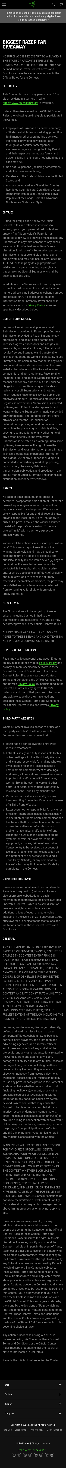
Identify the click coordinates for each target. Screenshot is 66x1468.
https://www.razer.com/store (20, 103)
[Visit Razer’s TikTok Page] (41, 1455)
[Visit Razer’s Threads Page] (24, 1455)
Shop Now (42, 19)
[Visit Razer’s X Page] (30, 1455)
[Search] (53, 4)
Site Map (8, 1430)
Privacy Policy (36, 305)
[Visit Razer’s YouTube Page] (35, 1455)
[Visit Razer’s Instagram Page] (19, 1455)
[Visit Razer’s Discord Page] (52, 1455)
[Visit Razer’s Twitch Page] (46, 1455)
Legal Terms (20, 1430)
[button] (4, 4)
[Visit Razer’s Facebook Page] (13, 1455)
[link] (32, 4)
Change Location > (41, 1443)
